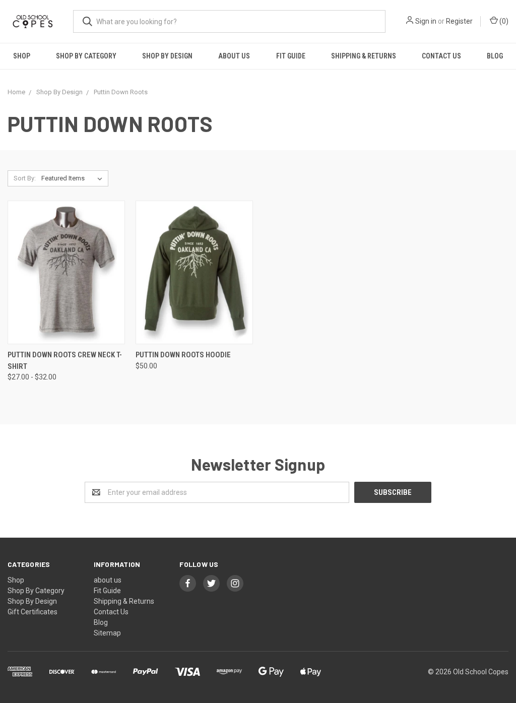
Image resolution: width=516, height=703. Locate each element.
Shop (21, 56)
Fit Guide (290, 56)
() (503, 21)
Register (459, 21)
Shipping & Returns (363, 56)
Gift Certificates (32, 612)
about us (234, 56)
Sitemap (107, 633)
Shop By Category (86, 56)
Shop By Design (167, 56)
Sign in (425, 21)
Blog (495, 56)
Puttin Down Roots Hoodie (183, 354)
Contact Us (441, 56)
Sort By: (25, 178)
